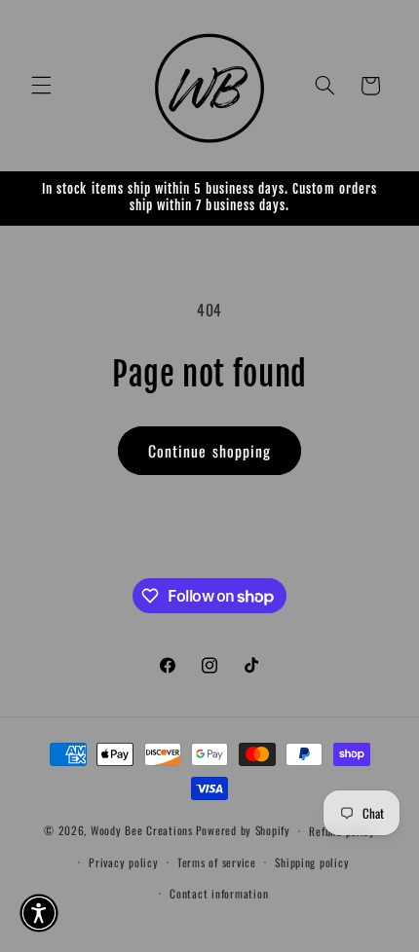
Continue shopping (209, 450)
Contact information (219, 893)
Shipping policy (312, 862)
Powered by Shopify (243, 830)
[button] (41, 85)
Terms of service (216, 862)
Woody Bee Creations (142, 830)
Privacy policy (123, 862)
